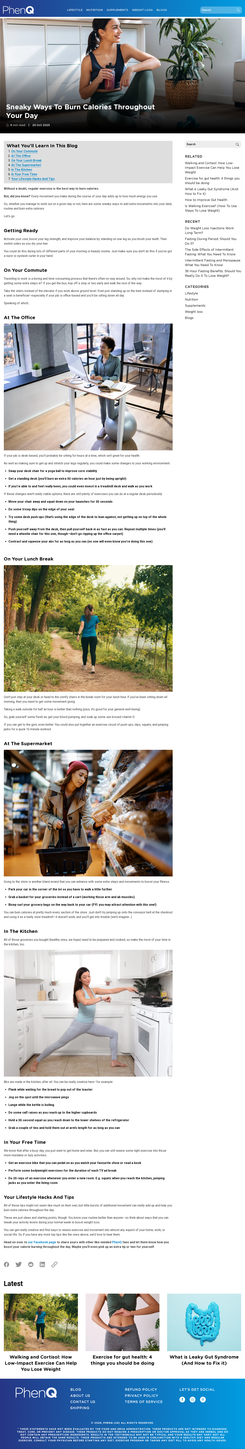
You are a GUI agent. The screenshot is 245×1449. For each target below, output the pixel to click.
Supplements (117, 10)
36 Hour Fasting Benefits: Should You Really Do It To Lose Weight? (213, 273)
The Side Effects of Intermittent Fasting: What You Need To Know (210, 252)
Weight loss (142, 10)
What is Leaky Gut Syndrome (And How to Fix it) (211, 191)
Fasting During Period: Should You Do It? (210, 241)
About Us (80, 1396)
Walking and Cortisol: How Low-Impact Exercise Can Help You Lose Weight (212, 168)
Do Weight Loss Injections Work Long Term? (209, 230)
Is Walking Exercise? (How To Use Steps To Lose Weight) (211, 208)
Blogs (162, 10)
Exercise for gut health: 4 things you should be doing (212, 181)
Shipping (79, 1408)
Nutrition (94, 10)
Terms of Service (144, 1402)
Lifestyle (74, 10)
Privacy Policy (141, 1396)
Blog (75, 1390)
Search (238, 10)
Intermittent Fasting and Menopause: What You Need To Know (213, 263)
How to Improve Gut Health (206, 200)
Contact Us (82, 1402)
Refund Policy (141, 1390)
